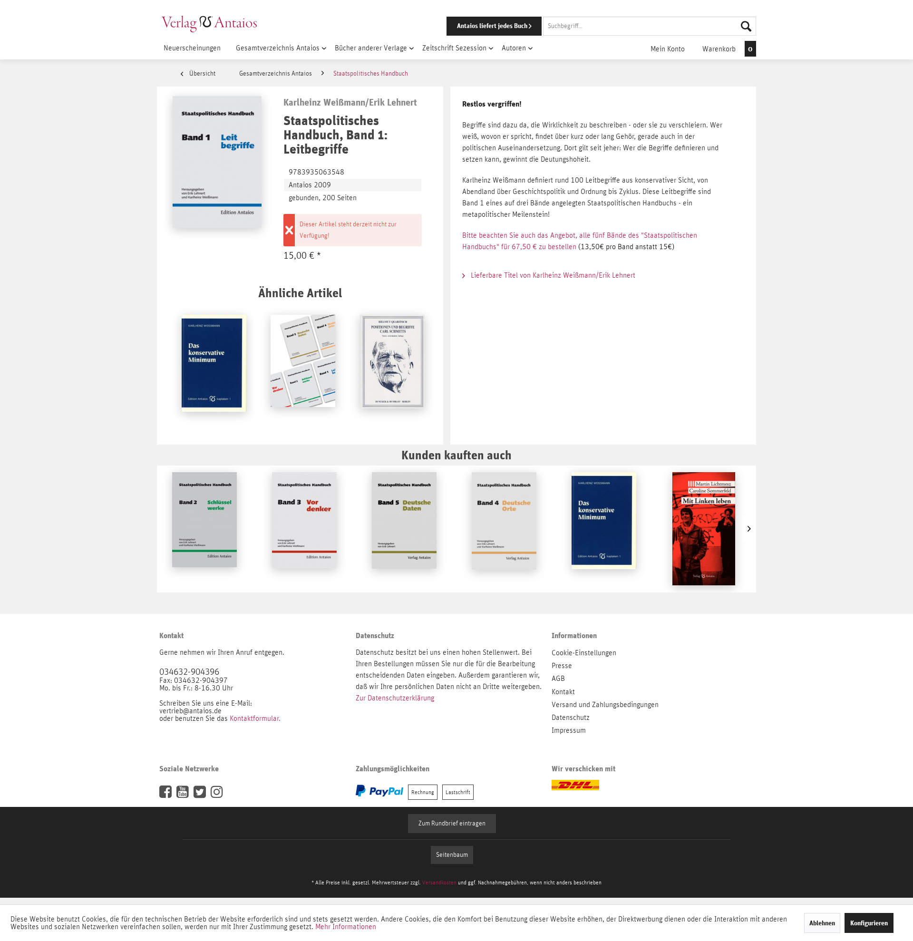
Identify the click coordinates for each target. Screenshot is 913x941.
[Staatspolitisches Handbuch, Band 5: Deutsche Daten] (404, 528)
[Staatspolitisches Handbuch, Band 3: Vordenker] (304, 528)
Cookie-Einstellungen (584, 653)
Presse (562, 665)
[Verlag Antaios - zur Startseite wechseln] (209, 24)
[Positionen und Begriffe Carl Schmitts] (392, 371)
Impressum (569, 730)
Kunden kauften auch (456, 454)
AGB (558, 678)
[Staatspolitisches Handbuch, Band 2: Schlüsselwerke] (204, 528)
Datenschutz (571, 717)
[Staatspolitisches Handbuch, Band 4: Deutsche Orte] (504, 528)
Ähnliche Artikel (300, 292)
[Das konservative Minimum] (214, 371)
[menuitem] (588, 26)
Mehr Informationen (345, 927)
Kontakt (563, 692)
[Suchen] (746, 26)
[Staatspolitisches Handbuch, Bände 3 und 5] (302, 371)
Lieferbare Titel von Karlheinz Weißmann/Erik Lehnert (552, 275)
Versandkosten (439, 882)
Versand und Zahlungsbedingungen (605, 704)
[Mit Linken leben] (703, 528)
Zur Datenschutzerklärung (395, 698)
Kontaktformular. (255, 718)
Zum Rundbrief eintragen (452, 823)
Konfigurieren (869, 923)
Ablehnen (822, 923)
